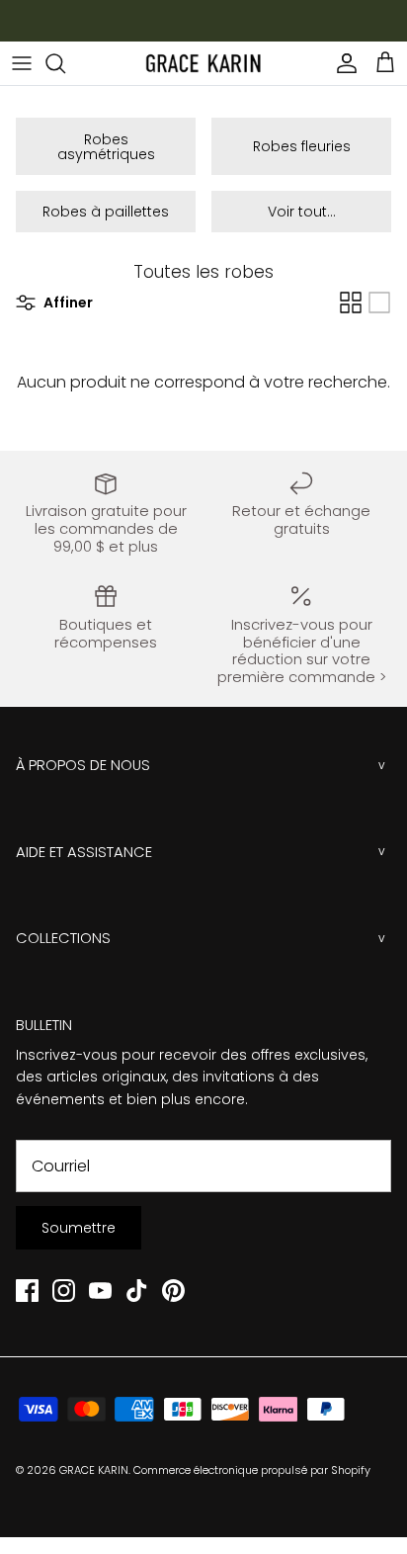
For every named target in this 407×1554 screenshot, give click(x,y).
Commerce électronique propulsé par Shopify (251, 1470)
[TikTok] (136, 1290)
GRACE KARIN (93, 1470)
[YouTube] (100, 1290)
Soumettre (78, 1228)
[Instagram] (63, 1290)
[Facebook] (27, 1290)
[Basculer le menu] (21, 63)
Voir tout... (302, 211)
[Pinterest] (173, 1290)
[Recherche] (65, 63)
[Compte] (342, 63)
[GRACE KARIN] (203, 63)
